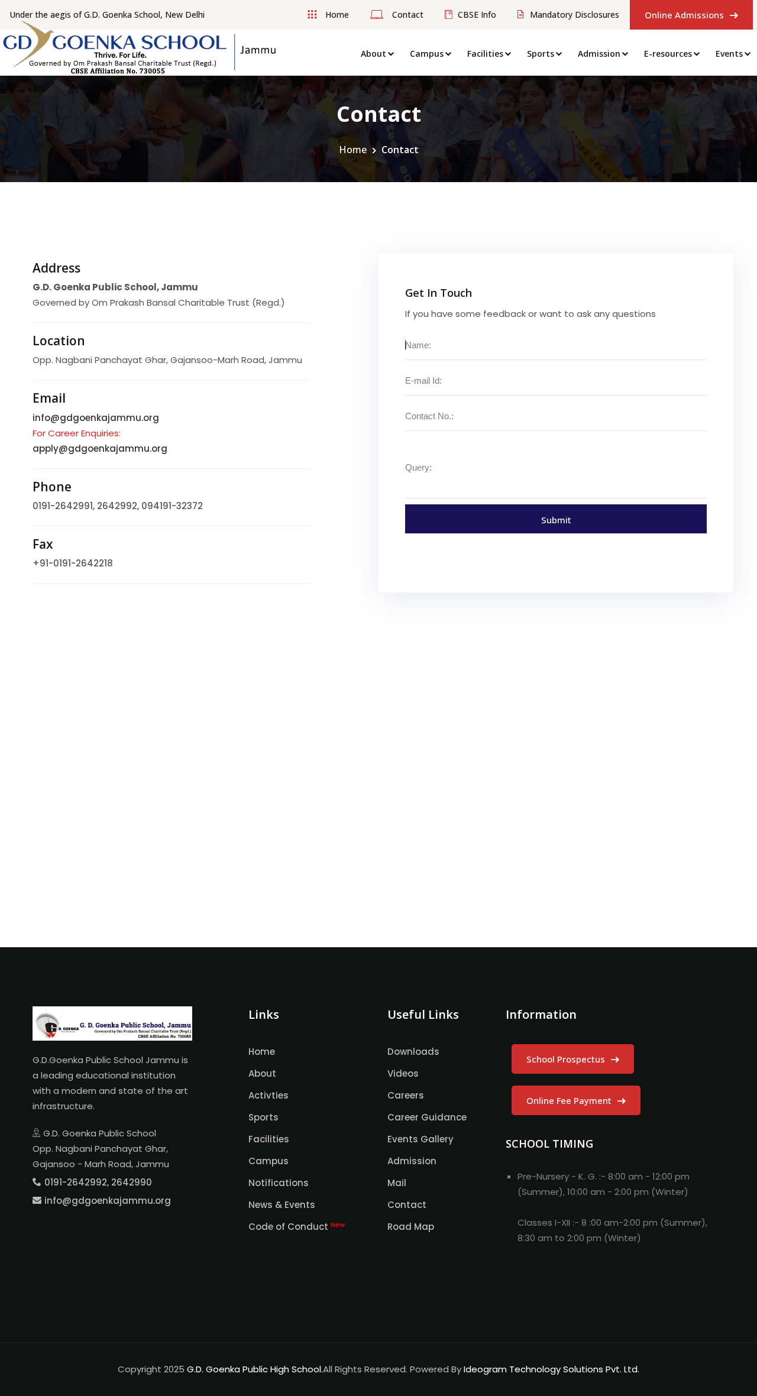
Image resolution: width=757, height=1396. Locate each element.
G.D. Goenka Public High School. (255, 1369)
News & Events (281, 1205)
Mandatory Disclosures (574, 14)
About (373, 53)
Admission (599, 53)
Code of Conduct (296, 1226)
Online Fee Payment (570, 1100)
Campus (427, 53)
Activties (268, 1095)
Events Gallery (420, 1139)
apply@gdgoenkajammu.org (100, 448)
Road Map (410, 1226)
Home (336, 14)
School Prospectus (566, 1059)
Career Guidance (427, 1117)
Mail (396, 1183)
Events (729, 53)
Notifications (278, 1183)
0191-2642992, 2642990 (98, 1182)
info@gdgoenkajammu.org (96, 418)
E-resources (668, 53)
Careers (405, 1095)
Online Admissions (685, 15)
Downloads (413, 1051)
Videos (403, 1073)
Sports (540, 53)
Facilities (485, 53)
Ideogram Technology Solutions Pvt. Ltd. (551, 1369)
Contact (406, 14)
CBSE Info (477, 14)
